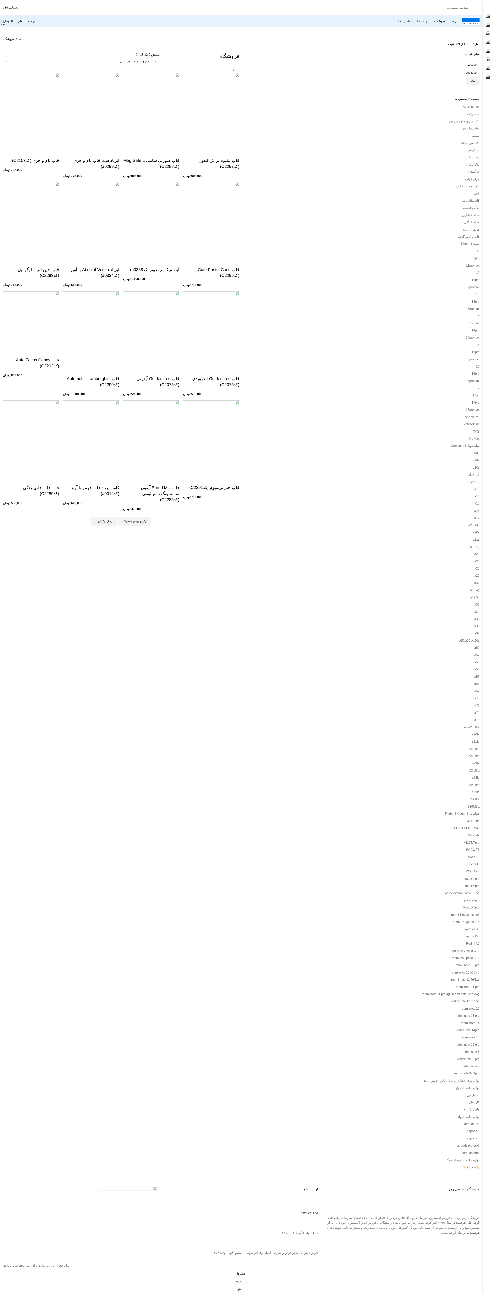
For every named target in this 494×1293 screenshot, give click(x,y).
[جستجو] (32, 7)
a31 (477, 583)
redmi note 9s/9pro (467, 1073)
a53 (477, 662)
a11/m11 (474, 474)
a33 (477, 604)
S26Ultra (473, 806)
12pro (476, 279)
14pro (476, 330)
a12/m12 (474, 481)
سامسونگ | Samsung (465, 445)
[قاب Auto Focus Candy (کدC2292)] (31, 319)
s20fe (476, 734)
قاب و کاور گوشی (468, 236)
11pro (476, 258)
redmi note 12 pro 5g (465, 1001)
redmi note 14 (470, 1023)
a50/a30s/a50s (469, 640)
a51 (477, 647)
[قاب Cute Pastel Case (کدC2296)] (211, 219)
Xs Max (474, 438)
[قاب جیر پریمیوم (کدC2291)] (211, 437)
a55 (477, 676)
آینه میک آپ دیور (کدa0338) (154, 269)
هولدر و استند (471, 229)
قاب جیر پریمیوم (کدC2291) (214, 487)
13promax (473, 308)
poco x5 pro (472, 885)
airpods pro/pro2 (468, 1145)
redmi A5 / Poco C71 (465, 950)
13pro (476, 301)
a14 (477, 496)
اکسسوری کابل (470, 143)
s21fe (476, 741)
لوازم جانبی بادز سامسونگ (463, 1160)
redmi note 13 (470, 1008)
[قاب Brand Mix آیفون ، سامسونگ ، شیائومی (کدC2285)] (151, 437)
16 (478, 366)
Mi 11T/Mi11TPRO (467, 828)
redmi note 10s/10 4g (465, 972)
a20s (476, 532)
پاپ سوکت (472, 157)
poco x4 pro (472, 878)
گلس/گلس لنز (471, 200)
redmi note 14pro (468, 1030)
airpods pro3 (471, 1152)
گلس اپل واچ (472, 1109)
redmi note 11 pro (468, 987)
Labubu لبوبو (471, 128)
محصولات (473, 114)
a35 (477, 619)
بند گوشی (473, 150)
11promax (473, 265)
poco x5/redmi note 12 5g (462, 893)
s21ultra (474, 748)
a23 (477, 554)
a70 (477, 698)
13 (478, 294)
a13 (477, 489)
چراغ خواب (472, 179)
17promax (473, 409)
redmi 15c (473, 936)
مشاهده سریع (234, 153)
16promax (473, 381)
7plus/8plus (472, 424)
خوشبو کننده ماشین (467, 186)
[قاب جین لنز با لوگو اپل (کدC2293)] (31, 219)
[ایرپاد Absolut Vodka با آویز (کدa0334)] (91, 219)
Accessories (471, 106)
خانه (21, 39)
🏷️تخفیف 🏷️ (471, 1167)
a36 (477, 626)
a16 (477, 510)
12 (478, 272)
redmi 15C (472, 929)
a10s (476, 467)
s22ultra (474, 756)
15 (478, 344)
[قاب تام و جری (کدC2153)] (31, 110)
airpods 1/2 (472, 1124)
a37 (477, 633)
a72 (477, 712)
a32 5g (475, 597)
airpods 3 (473, 1131)
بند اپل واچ (473, 1095)
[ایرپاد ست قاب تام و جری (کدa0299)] (91, 110)
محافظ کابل (472, 222)
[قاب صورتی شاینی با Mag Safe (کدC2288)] (151, 110)
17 (478, 388)
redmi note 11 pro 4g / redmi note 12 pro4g (451, 994)
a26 (477, 575)
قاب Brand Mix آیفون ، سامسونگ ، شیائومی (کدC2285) (158, 493)
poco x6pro (472, 900)
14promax (473, 337)
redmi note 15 (470, 1037)
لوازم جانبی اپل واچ (467, 1087)
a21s (476, 539)
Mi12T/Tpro (472, 842)
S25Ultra (473, 799)
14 (478, 316)
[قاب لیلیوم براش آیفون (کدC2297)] (211, 110)
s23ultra (474, 770)
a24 (477, 561)
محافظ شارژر (471, 215)
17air (476, 395)
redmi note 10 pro (468, 965)
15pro (476, 352)
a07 (477, 460)
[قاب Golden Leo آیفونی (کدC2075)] (151, 328)
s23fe (476, 763)
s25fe (476, 792)
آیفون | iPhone (470, 243)
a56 (477, 683)
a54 (477, 669)
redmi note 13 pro (468, 1015)
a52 (477, 655)
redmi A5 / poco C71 (466, 958)
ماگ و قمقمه (471, 207)
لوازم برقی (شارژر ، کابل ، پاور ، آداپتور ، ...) (452, 1080)
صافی (472, 80)
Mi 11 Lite (473, 821)
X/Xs (476, 431)
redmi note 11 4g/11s (465, 979)
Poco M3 (473, 864)
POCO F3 (473, 849)
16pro (476, 373)
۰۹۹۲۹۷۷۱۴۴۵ (308, 1213)
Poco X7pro (471, 907)
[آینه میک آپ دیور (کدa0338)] (151, 219)
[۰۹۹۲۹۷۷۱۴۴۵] (313, 1204)
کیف (477, 193)
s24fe (476, 777)
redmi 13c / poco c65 (465, 914)
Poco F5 (474, 857)
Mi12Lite (474, 835)
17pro (476, 402)
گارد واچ (474, 1102)
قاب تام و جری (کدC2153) (35, 160)
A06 (477, 453)
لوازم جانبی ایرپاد (469, 1116)
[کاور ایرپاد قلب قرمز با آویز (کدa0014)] (91, 437)
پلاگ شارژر (472, 164)
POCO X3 (473, 871)
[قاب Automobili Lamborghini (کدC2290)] (91, 328)
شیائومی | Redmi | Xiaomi (462, 813)
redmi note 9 (471, 1066)
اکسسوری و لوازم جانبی (464, 121)
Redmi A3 (473, 943)
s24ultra (474, 785)
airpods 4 (473, 1138)
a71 (477, 705)
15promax (473, 359)
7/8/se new (472, 417)
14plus (475, 323)
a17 (477, 518)
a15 (477, 503)
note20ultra (472, 727)
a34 (477, 611)
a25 (477, 568)
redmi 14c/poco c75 (466, 922)
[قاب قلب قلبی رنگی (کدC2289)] (31, 437)
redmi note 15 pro (468, 1044)
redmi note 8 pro (468, 1059)
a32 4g (475, 590)
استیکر (475, 135)
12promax (473, 287)
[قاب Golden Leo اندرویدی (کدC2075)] (211, 328)
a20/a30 (474, 525)
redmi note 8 (471, 1051)
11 (478, 251)
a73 (477, 720)
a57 (477, 691)
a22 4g (475, 546)
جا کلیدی (474, 171)
